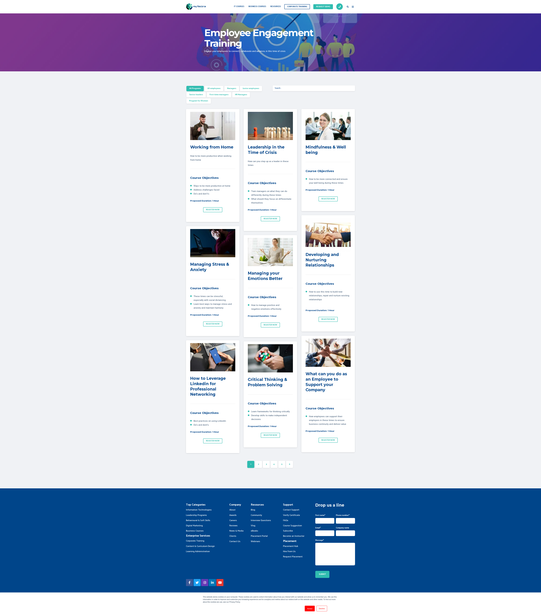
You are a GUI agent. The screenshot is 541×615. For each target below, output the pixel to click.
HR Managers (241, 94)
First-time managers (219, 94)
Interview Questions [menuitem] (261, 520)
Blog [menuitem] (253, 510)
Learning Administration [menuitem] (198, 551)
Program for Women (198, 101)
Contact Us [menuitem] (234, 541)
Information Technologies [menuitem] (199, 510)
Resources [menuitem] (275, 6)
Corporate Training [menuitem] (195, 541)
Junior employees (251, 88)
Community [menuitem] (256, 515)
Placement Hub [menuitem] (290, 546)
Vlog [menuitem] (253, 526)
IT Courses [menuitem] (239, 6)
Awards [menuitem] (233, 515)
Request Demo (323, 6)
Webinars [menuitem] (255, 541)
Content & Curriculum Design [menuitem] (200, 546)
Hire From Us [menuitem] (289, 551)
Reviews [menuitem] (233, 526)
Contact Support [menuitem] (291, 510)
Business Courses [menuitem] (257, 6)
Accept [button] (309, 608)
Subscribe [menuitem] (288, 531)
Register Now (212, 209)
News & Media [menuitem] (236, 531)
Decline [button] (322, 608)
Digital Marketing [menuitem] (194, 526)
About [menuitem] (232, 510)
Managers (231, 88)
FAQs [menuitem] (285, 520)
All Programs (195, 88)
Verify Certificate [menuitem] (291, 515)
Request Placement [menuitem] (292, 557)
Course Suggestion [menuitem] (292, 526)
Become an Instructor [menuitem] (293, 536)
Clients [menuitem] (232, 536)
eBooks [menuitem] (254, 531)
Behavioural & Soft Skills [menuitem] (198, 520)
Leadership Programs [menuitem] (196, 515)
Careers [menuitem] (233, 520)
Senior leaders (196, 94)
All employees (214, 88)
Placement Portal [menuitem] (259, 536)
